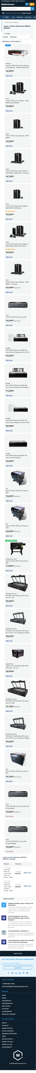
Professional (7, 1003)
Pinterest (23, 973)
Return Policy (7, 1039)
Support (5, 1009)
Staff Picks (20, 17)
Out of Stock (9, 816)
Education (6, 1006)
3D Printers (28, 17)
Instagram (16, 973)
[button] (17, 13)
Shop (4, 995)
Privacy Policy (7, 1042)
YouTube (27, 973)
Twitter (12, 973)
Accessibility (7, 1047)
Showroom (6, 1001)
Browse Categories (11, 41)
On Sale (7, 33)
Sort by (5, 37)
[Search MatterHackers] (32, 9)
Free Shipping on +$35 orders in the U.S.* (13, 1)
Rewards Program (9, 1033)
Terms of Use (7, 1044)
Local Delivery (8, 1031)
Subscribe (17, 968)
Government (7, 1011)
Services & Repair (8, 1014)
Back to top (18, 953)
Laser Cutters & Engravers (12, 22)
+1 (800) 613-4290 (8, 984)
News (4, 998)
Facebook (8, 973)
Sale (13, 17)
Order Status (7, 1028)
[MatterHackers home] (7, 4)
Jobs (4, 1036)
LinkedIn (20, 973)
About (4, 1023)
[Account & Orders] (27, 4)
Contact (5, 1025)
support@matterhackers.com (15, 986)
